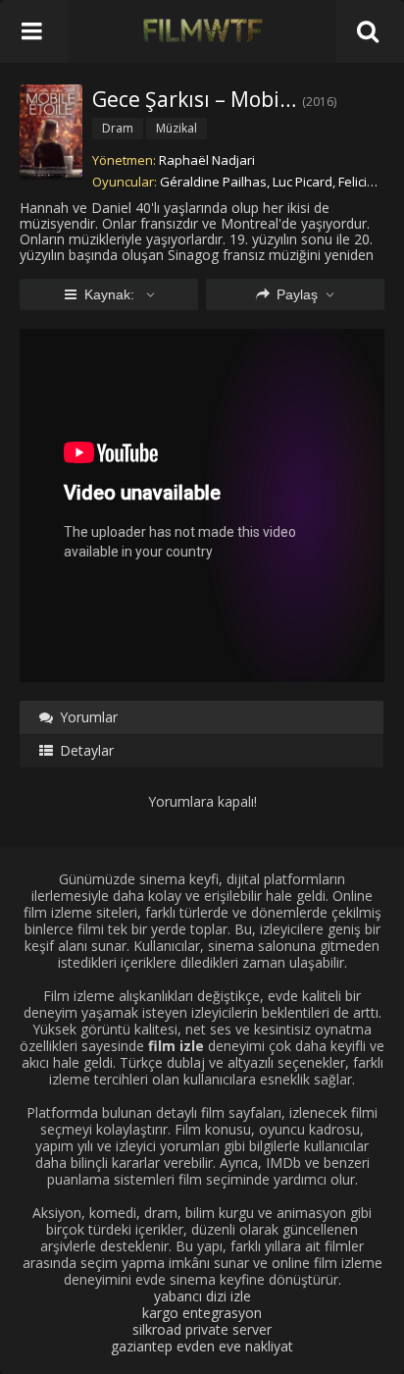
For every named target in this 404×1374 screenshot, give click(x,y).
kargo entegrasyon (202, 1312)
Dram (117, 128)
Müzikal (176, 128)
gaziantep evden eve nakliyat (202, 1346)
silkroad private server (202, 1329)
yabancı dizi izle (202, 1296)
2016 (319, 101)
